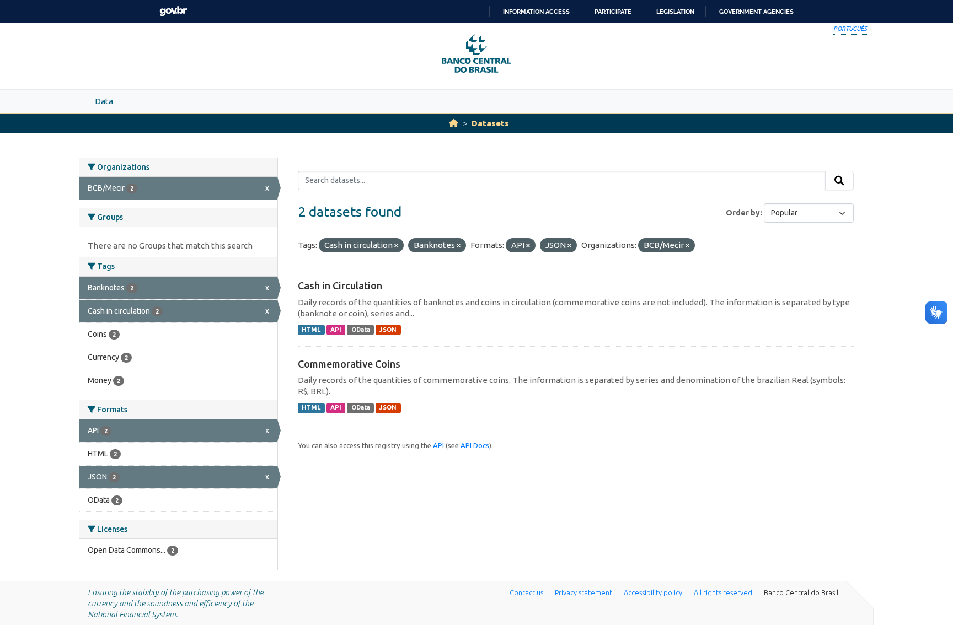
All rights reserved (723, 592)
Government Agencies (756, 11)
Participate (613, 11)
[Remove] (396, 246)
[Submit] (839, 181)
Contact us (526, 592)
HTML (311, 329)
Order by (743, 212)
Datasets (490, 123)
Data (104, 101)
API (335, 329)
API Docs (475, 445)
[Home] (453, 123)
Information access (536, 11)
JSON (388, 329)
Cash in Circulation (340, 285)
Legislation (675, 11)
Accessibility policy (653, 592)
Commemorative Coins (349, 363)
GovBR (173, 11)
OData (360, 329)
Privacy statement (583, 592)
